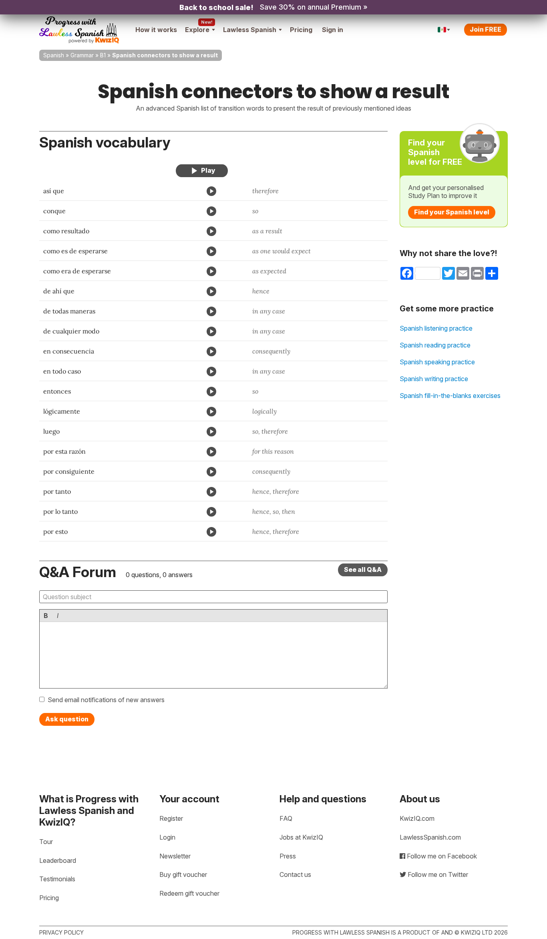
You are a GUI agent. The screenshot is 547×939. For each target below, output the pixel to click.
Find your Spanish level (451, 212)
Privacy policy (61, 932)
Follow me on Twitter (437, 874)
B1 (103, 55)
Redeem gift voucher (189, 893)
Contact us (295, 874)
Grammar (82, 55)
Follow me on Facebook (441, 856)
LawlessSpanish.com (430, 837)
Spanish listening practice (436, 328)
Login (167, 837)
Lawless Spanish (249, 30)
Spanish (53, 55)
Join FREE (485, 29)
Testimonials (57, 879)
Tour (46, 842)
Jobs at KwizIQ (301, 837)
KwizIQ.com (417, 818)
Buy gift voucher (183, 874)
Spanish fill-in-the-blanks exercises (450, 396)
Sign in (332, 30)
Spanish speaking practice (437, 362)
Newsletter (175, 856)
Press (288, 856)
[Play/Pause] (202, 170)
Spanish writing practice (434, 379)
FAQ (286, 818)
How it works (156, 30)
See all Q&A (363, 569)
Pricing (301, 30)
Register (171, 818)
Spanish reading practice (435, 345)
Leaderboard (57, 860)
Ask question (66, 719)
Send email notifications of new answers (106, 700)
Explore (197, 30)
